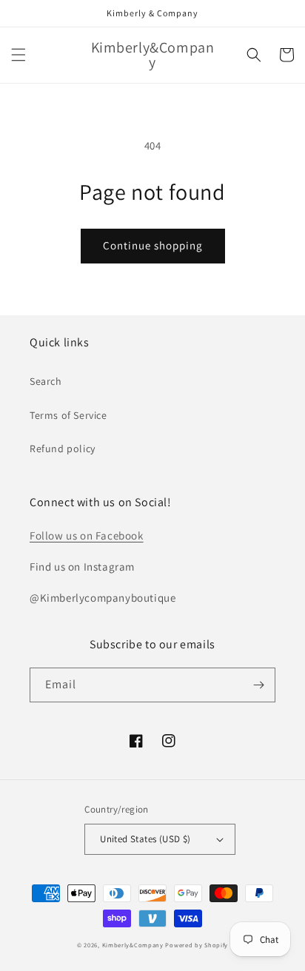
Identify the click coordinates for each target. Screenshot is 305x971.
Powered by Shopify (196, 945)
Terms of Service (68, 415)
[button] (18, 54)
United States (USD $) (145, 839)
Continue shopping (153, 245)
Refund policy (62, 448)
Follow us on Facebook (87, 535)
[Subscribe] (258, 685)
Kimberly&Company (133, 945)
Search (46, 381)
